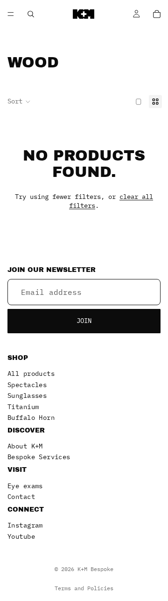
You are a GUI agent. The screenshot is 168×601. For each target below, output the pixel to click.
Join (84, 320)
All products (31, 373)
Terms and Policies (84, 588)
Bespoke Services (38, 457)
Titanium (23, 406)
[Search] (31, 14)
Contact (21, 496)
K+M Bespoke (95, 568)
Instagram (25, 525)
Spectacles (27, 384)
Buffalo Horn (31, 417)
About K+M (25, 446)
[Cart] (157, 14)
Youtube (21, 536)
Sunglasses (27, 395)
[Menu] (10, 14)
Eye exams (25, 485)
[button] (19, 101)
